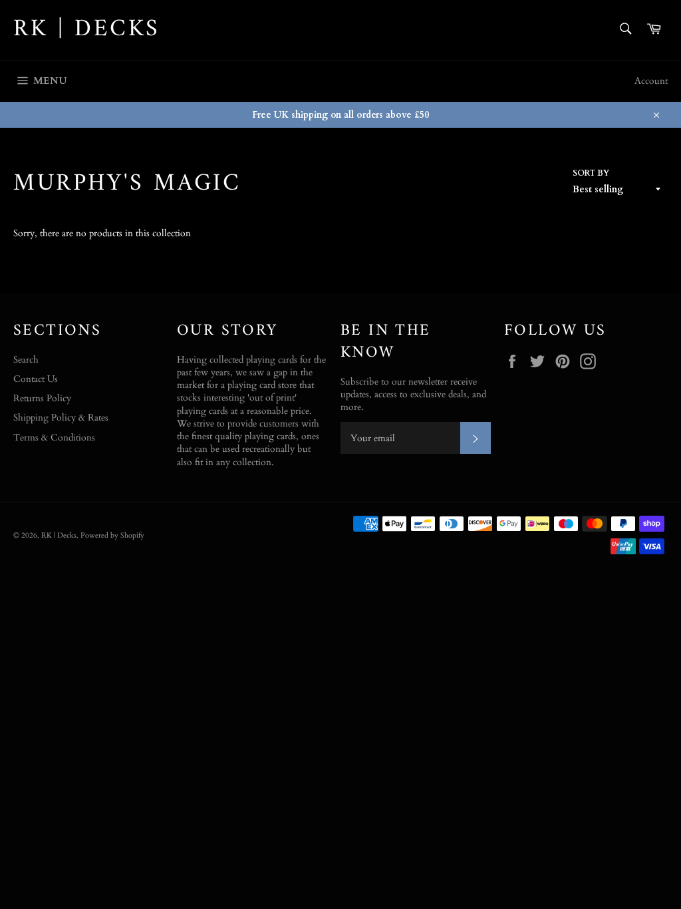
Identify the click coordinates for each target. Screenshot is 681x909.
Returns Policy (42, 398)
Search (26, 359)
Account (651, 81)
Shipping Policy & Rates (60, 417)
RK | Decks (86, 30)
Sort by (591, 173)
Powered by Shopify (112, 535)
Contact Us (35, 379)
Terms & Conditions (54, 437)
